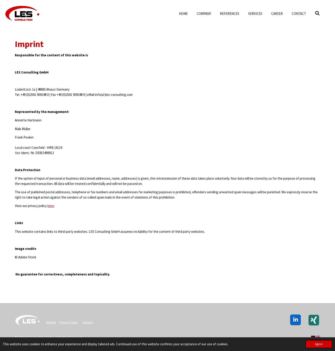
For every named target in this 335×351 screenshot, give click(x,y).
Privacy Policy (68, 322)
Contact (87, 322)
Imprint (51, 322)
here (50, 206)
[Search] (317, 13)
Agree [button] (319, 344)
